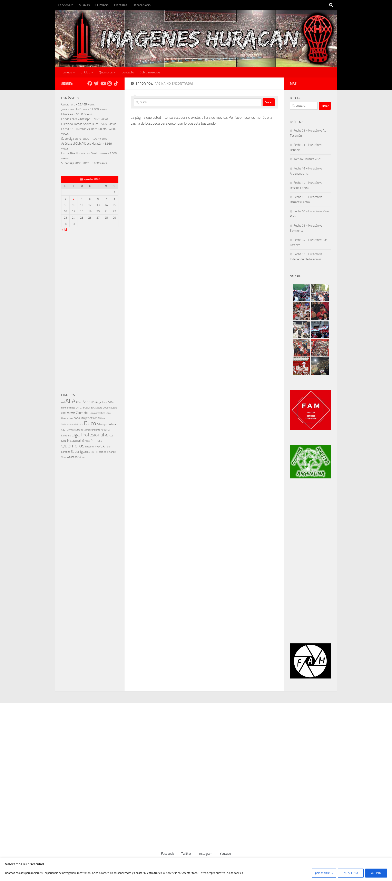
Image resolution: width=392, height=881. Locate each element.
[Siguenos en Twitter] (96, 83)
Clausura (86, 407)
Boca (72, 407)
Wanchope (73, 456)
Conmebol (82, 413)
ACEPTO (376, 873)
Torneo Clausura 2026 (307, 159)
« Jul (64, 229)
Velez (63, 457)
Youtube (225, 854)
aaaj (63, 402)
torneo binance (107, 451)
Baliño (111, 402)
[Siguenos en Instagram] (109, 83)
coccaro (71, 412)
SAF (103, 446)
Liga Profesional (87, 435)
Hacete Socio (141, 5)
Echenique (102, 424)
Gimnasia (72, 429)
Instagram (205, 854)
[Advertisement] (89, 313)
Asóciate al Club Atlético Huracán (81, 143)
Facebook (167, 854)
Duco (90, 423)
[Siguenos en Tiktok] (116, 83)
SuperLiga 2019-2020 (75, 139)
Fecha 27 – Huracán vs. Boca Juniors (84, 129)
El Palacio (101, 5)
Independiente (93, 429)
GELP (63, 429)
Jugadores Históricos (74, 109)
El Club (85, 72)
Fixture (112, 424)
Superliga (78, 451)
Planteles (120, 5)
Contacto (127, 72)
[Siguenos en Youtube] (102, 83)
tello (87, 451)
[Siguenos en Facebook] (89, 83)
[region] (196, 869)
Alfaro (79, 402)
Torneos (66, 72)
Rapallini (89, 446)
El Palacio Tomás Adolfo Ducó (79, 124)
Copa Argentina (97, 413)
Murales (84, 5)
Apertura (89, 402)
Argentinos (101, 402)
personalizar (322, 873)
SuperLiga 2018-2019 (75, 163)
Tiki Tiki (94, 451)
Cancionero (65, 5)
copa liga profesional (87, 418)
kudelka (105, 429)
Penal (87, 440)
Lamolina (66, 435)
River (97, 446)
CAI (77, 407)
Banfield (65, 407)
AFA (70, 401)
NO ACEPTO (351, 873)
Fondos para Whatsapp (75, 119)
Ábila (82, 457)
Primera (96, 440)
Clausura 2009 (101, 407)
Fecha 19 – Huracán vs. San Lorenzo (84, 153)
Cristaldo (79, 424)
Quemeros (106, 72)
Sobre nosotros (150, 72)
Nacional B (75, 440)
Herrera (81, 429)
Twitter (186, 854)
